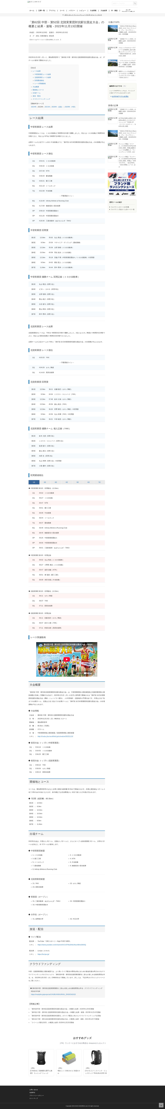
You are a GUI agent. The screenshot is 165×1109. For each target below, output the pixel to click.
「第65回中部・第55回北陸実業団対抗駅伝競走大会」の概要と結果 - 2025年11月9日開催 (62, 1009)
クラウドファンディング (41, 99)
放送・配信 (37, 96)
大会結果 (104, 10)
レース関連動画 (40, 83)
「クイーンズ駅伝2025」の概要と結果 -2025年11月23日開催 (52, 1022)
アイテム (52, 10)
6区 (88, 482)
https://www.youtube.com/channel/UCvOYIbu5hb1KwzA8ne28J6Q (62, 945)
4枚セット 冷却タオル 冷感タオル (69, 1072)
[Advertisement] (67, 48)
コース (62, 10)
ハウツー (72, 10)
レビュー (82, 10)
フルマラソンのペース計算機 (120, 207)
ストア (128, 10)
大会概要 (36, 87)
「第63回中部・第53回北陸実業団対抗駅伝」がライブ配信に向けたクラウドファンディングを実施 (65, 1016)
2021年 (47, 107)
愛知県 (51, 36)
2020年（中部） (70, 107)
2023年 (33, 107)
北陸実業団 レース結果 (43, 77)
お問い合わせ (34, 1089)
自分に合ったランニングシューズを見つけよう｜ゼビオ (83, 15)
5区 (78, 482)
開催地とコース (38, 90)
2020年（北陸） (57, 107)
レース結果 (37, 71)
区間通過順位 (39, 80)
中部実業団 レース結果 (43, 74)
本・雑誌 (114, 10)
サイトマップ (34, 1098)
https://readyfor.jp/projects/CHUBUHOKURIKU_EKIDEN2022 (53, 994)
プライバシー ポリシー (37, 1095)
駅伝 (37, 36)
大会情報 (93, 10)
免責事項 (32, 1092)
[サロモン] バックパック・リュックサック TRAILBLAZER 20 (96, 1072)
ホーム (32, 10)
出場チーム (37, 93)
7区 (99, 482)
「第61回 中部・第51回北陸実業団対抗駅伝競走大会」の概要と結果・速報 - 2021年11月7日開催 (64, 1019)
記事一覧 (42, 10)
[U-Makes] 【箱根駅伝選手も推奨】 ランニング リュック (41, 1072)
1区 (34, 482)
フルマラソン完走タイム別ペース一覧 (123, 209)
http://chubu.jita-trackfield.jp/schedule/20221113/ (55, 736)
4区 (67, 482)
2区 (45, 482)
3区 (56, 482)
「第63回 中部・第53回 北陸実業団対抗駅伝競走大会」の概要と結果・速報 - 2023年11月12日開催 (65, 1012)
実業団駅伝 (44, 36)
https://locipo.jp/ (43, 954)
